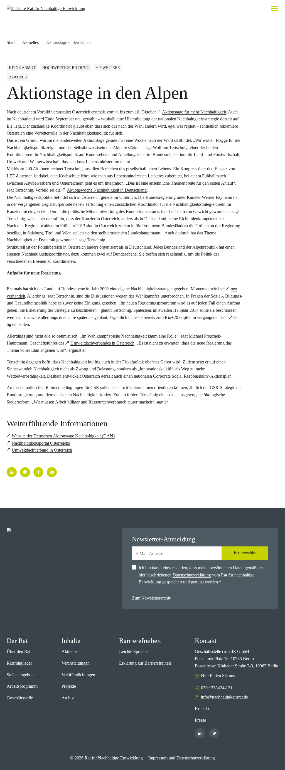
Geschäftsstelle (20, 697)
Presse (200, 720)
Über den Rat (18, 651)
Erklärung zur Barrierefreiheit (145, 663)
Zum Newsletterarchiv (151, 598)
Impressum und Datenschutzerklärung (181, 758)
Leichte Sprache (133, 651)
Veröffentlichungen (78, 674)
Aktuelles (30, 42)
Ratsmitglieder (19, 663)
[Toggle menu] (274, 8)
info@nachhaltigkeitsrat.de (224, 697)
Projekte (69, 686)
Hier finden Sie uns (218, 675)
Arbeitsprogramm (22, 686)
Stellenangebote (21, 674)
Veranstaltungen (76, 663)
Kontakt (202, 708)
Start (11, 42)
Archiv (68, 697)
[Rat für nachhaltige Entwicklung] (46, 8)
